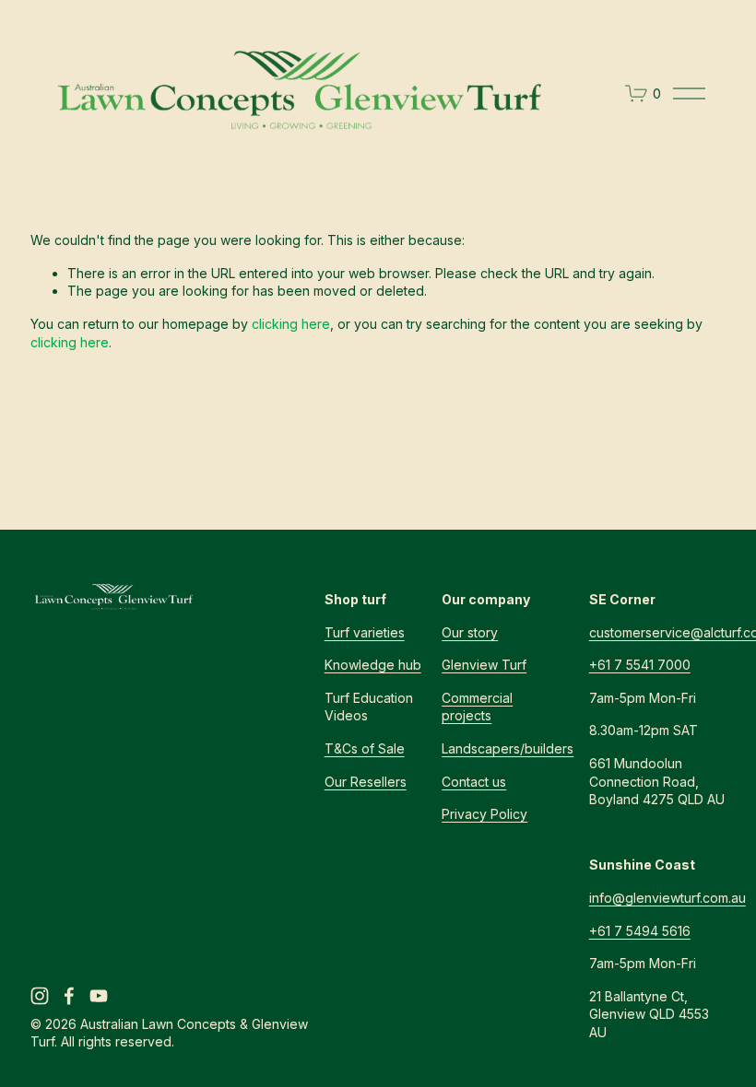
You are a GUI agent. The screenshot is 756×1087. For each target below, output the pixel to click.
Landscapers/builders (507, 748)
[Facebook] (69, 996)
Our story (470, 632)
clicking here (291, 324)
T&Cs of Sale (365, 748)
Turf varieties (365, 632)
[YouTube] (98, 996)
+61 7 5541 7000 (640, 664)
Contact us (474, 781)
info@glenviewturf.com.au (667, 898)
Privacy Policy (484, 814)
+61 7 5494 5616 (640, 931)
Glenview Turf (484, 664)
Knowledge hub (373, 664)
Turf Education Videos (369, 707)
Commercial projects (477, 707)
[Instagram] (39, 996)
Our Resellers (366, 781)
